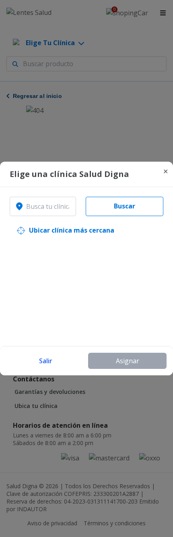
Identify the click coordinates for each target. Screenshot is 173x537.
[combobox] (43, 206)
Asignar (127, 360)
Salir (45, 360)
